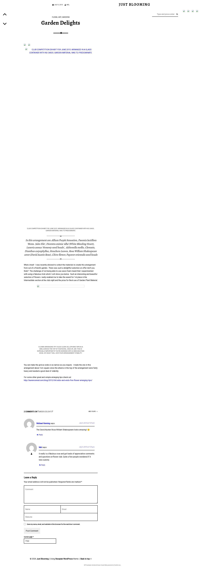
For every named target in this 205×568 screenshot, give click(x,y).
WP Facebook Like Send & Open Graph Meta (95, 565)
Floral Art (56, 17)
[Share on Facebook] (183, 12)
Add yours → (93, 411)
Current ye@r (29, 537)
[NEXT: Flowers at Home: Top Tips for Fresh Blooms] (4, 14)
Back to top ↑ (86, 559)
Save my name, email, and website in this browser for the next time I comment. (53, 524)
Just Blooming (43, 559)
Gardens (66, 17)
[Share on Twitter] (187, 12)
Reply (41, 435)
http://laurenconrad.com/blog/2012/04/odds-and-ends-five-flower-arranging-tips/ (58, 380)
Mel (68, 5)
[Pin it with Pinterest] (192, 12)
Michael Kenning (43, 423)
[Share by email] (196, 12)
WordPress (68, 559)
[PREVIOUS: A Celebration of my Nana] (4, 23)
